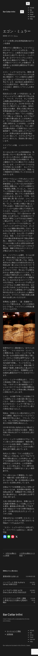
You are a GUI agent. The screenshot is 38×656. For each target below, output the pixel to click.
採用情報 (10, 634)
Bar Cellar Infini (9, 11)
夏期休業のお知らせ (11, 576)
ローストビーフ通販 (14, 631)
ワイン (16, 36)
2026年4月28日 (32, 600)
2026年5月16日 (32, 591)
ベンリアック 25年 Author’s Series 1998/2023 (14, 583)
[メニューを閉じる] (28, 3)
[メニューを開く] (22, 11)
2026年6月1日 (32, 583)
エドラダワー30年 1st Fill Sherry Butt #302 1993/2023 (14, 591)
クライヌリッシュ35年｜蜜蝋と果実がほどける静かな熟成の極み (15, 600)
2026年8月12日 (30, 576)
